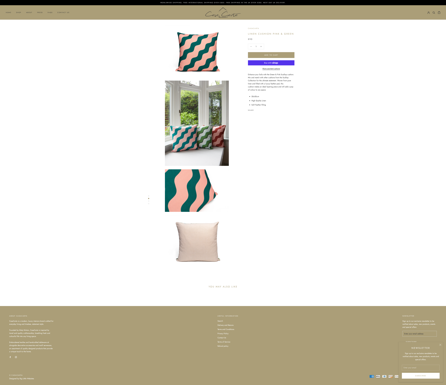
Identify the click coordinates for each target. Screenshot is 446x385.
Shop (18, 12)
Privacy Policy (223, 333)
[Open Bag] (439, 12)
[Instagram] (16, 356)
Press (40, 12)
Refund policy (223, 346)
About (29, 12)
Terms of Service (224, 342)
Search (220, 321)
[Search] (434, 12)
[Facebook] (256, 109)
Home (8, 12)
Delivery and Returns (225, 325)
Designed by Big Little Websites (21, 378)
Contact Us (63, 12)
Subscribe (420, 376)
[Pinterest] (262, 109)
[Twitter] (259, 109)
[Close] (440, 345)
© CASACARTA (16, 375)
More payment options (271, 68)
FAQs (50, 12)
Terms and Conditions (226, 329)
